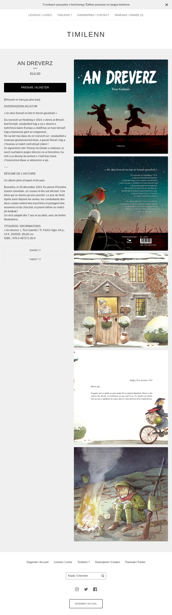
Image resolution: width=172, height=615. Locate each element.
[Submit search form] (103, 576)
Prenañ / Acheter (35, 87)
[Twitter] (86, 589)
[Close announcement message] (166, 4)
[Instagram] (76, 589)
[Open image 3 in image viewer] (121, 300)
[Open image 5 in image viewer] (121, 494)
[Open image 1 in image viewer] (121, 107)
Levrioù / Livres (40, 15)
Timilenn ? (64, 15)
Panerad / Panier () (129, 15)
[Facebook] (95, 589)
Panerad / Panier (135, 562)
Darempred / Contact (93, 15)
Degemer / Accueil (38, 562)
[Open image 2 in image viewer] (121, 203)
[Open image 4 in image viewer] (121, 397)
